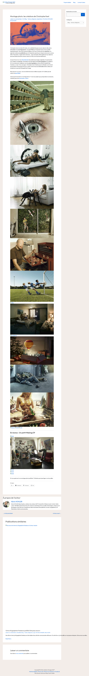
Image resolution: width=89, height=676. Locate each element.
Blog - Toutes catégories (30, 19)
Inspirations (39, 19)
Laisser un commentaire (16, 19)
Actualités (19, 632)
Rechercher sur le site (71, 11)
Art (23, 19)
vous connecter (19, 653)
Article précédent (8, 513)
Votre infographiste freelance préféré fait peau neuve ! (23, 630)
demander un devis (23, 78)
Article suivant (57, 513)
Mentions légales (33, 671)
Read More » (9, 638)
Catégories (69, 19)
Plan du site (40, 671)
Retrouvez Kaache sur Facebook (52, 671)
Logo (34, 632)
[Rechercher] (83, 14)
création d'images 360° (10, 3)
